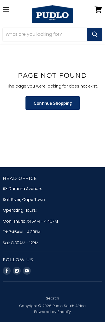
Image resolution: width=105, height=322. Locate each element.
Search (52, 298)
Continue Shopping (53, 103)
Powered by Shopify (52, 311)
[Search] (94, 34)
